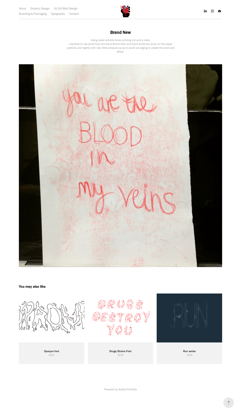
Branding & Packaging (33, 13)
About (22, 8)
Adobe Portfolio (128, 389)
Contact (74, 13)
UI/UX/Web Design (65, 8)
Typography (58, 13)
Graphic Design (40, 8)
